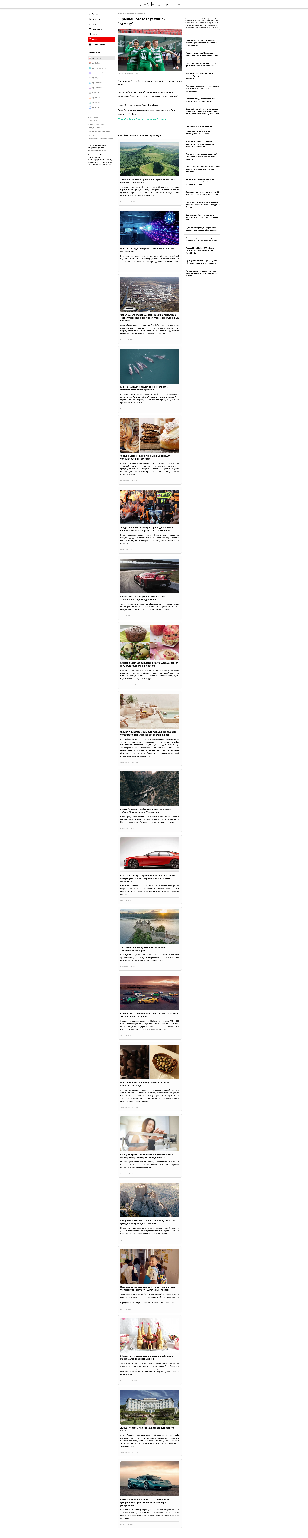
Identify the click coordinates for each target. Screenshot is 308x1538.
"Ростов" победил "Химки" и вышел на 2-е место (142, 119)
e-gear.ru (95, 93)
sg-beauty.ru (97, 88)
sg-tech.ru (96, 108)
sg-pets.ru (96, 103)
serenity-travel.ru (99, 68)
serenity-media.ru (99, 73)
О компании (93, 117)
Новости (96, 19)
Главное (95, 14)
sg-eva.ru (95, 78)
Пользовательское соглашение (101, 139)
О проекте (92, 121)
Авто (95, 34)
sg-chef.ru (96, 63)
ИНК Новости (154, 4)
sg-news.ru (96, 58)
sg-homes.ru (97, 83)
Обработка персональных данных (99, 133)
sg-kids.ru (96, 98)
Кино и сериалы (99, 45)
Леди (94, 24)
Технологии (97, 29)
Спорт (94, 40)
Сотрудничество (95, 128)
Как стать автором (96, 124)
